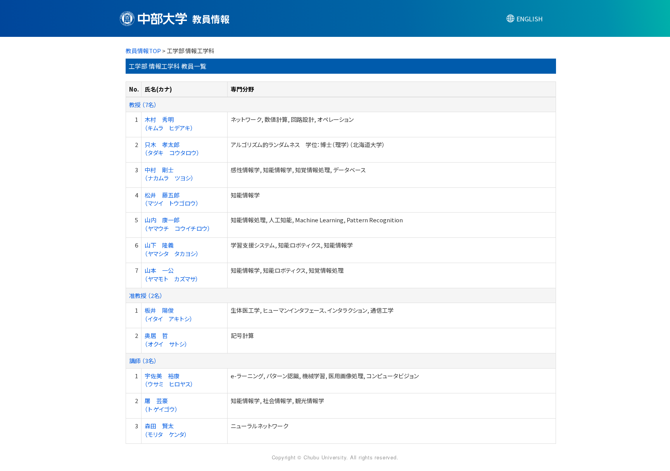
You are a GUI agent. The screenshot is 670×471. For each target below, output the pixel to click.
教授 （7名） (143, 104)
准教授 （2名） (146, 295)
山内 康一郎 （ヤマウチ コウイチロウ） (178, 224)
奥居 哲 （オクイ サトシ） (166, 339)
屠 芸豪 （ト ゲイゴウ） (161, 405)
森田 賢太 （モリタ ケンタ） (166, 430)
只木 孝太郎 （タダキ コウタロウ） (172, 148)
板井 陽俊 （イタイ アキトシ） (169, 314)
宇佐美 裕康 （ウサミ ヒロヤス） (169, 380)
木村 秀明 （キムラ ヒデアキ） (169, 123)
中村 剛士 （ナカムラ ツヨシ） (169, 174)
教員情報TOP (143, 51)
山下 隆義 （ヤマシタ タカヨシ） (172, 249)
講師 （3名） (143, 361)
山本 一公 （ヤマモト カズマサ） (172, 274)
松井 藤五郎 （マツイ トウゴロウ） (172, 199)
